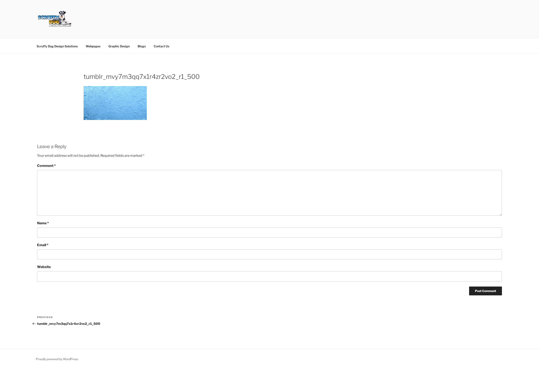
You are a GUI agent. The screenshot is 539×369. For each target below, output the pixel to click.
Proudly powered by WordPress (57, 359)
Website (44, 267)
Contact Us (161, 46)
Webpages (93, 46)
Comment (46, 166)
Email (42, 245)
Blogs (142, 46)
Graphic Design (119, 46)
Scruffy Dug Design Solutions (57, 46)
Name (43, 223)
